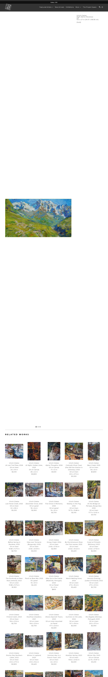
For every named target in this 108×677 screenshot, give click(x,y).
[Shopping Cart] (102, 7)
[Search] (99, 7)
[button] (46, 7)
